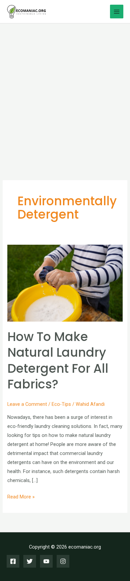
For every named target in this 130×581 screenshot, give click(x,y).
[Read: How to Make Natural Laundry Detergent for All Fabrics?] (64, 283)
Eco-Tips (61, 404)
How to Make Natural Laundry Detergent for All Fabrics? (57, 360)
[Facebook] (13, 561)
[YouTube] (46, 561)
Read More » (21, 497)
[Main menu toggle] (116, 11)
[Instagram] (63, 561)
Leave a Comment (27, 404)
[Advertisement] (65, 92)
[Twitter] (29, 561)
